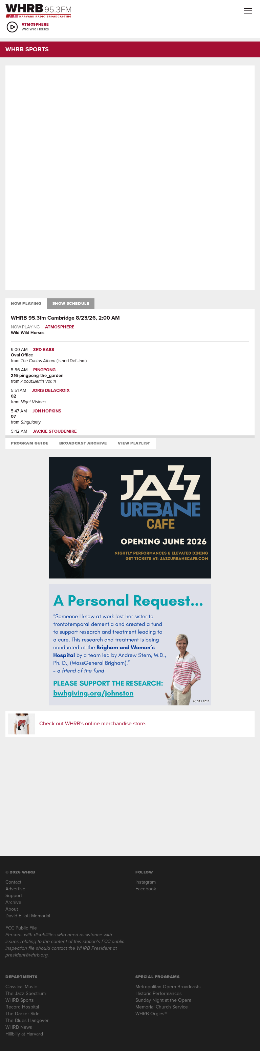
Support (13, 895)
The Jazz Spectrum (25, 993)
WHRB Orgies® (151, 1013)
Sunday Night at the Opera (163, 1000)
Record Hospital (22, 1006)
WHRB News (18, 1027)
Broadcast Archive (83, 443)
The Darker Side (22, 1013)
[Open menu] (248, 10)
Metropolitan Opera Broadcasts (168, 986)
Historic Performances (158, 993)
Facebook (145, 888)
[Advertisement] (130, 127)
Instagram (145, 882)
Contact (13, 882)
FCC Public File (21, 928)
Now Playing (26, 303)
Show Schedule (70, 303)
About (11, 909)
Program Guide (29, 443)
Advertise (15, 888)
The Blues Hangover (27, 1020)
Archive (13, 902)
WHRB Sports (19, 1000)
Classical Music (21, 986)
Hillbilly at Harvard (24, 1033)
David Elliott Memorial (27, 915)
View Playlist (134, 443)
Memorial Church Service (161, 1006)
